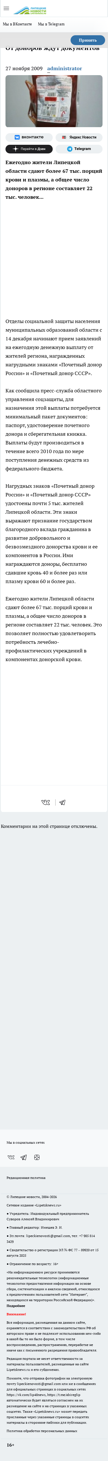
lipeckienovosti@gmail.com (48, 1236)
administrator (64, 68)
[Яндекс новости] (79, 137)
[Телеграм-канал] (79, 149)
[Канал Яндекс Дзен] (29, 149)
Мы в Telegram (51, 24)
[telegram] (64, 802)
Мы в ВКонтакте (17, 24)
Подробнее (16, 1306)
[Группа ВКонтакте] (29, 137)
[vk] (46, 802)
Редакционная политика (26, 1178)
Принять (88, 40)
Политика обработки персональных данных (42, 1431)
